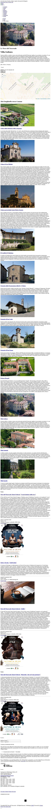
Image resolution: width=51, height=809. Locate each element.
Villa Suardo (4, 480)
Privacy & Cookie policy (6, 806)
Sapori (4, 8)
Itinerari (4, 10)
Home (4, 18)
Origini (41, 805)
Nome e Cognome (4, 741)
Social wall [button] (10, 2)
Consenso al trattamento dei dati (7, 744)
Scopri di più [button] (3, 523)
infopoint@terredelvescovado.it (7, 775)
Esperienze (5, 15)
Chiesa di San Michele (7, 164)
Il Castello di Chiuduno (7, 253)
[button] (25, 84)
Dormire (5, 12)
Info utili (14, 791)
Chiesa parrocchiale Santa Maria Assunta (12, 210)
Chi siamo (3, 791)
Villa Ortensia (4, 450)
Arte (4, 9)
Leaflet (38, 98)
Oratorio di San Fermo (7, 350)
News (7, 2)
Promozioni (3, 2)
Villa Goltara (4, 419)
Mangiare (5, 11)
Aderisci (6, 791)
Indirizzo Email (4, 740)
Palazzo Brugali (5, 378)
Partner (10, 791)
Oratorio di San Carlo (7, 319)
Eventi (4, 16)
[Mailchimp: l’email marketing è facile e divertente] (8, 766)
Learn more (23, 761)
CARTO (48, 98)
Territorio (5, 6)
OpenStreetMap (43, 98)
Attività (4, 14)
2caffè (32, 805)
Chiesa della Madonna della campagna (11, 128)
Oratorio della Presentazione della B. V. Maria (13, 286)
